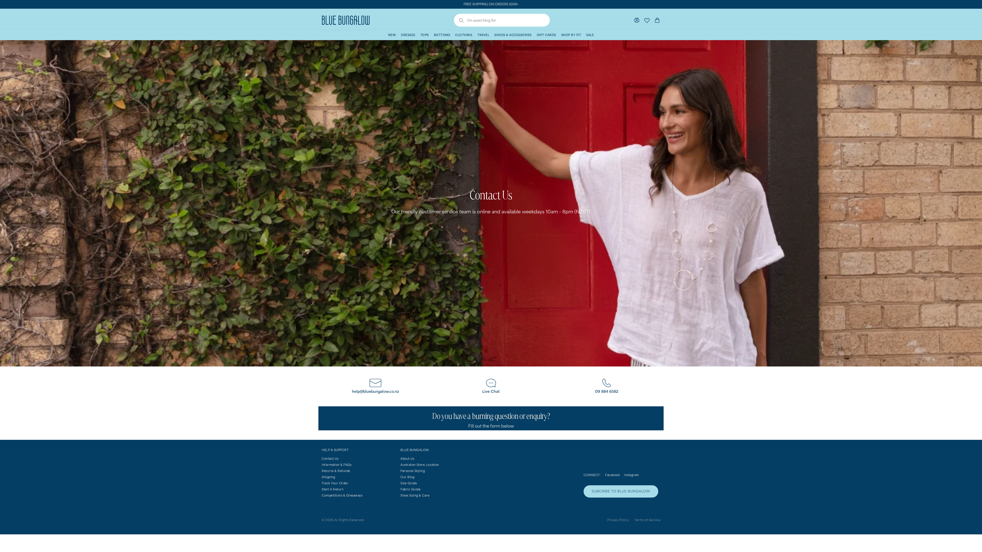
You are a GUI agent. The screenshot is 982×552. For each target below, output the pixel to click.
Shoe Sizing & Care (414, 495)
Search (458, 21)
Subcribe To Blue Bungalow (621, 491)
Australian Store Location (419, 464)
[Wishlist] (647, 20)
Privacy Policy (618, 520)
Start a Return (332, 489)
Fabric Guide (410, 489)
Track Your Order (335, 483)
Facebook (612, 475)
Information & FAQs (336, 464)
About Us (407, 458)
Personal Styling (412, 471)
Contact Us (330, 458)
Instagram (631, 475)
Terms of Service (647, 520)
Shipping (328, 477)
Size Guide (408, 483)
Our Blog (407, 477)
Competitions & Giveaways (342, 495)
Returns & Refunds (336, 471)
